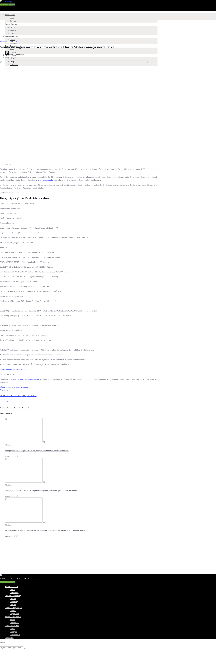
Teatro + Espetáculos (13, 617)
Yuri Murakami (18, 54)
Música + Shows (10, 15)
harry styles (15, 387)
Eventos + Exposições (11, 37)
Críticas (12, 33)
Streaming (13, 30)
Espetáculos (14, 623)
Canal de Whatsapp (7, 5)
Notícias (9, 42)
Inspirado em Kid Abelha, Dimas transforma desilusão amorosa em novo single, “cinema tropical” (45, 530)
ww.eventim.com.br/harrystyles (13, 369)
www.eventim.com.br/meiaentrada (25, 379)
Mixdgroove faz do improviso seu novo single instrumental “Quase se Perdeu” (37, 451)
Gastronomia (15, 635)
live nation (24, 387)
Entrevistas (9, 638)
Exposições (14, 614)
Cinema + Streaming (11, 24)
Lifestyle (13, 632)
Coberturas (13, 21)
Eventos (12, 40)
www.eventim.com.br (44, 180)
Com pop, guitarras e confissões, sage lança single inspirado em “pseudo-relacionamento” (41, 491)
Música (3, 42)
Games (12, 629)
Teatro (12, 49)
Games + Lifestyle (12, 626)
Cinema (12, 27)
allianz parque (5, 387)
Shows (12, 18)
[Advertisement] (75, 556)
